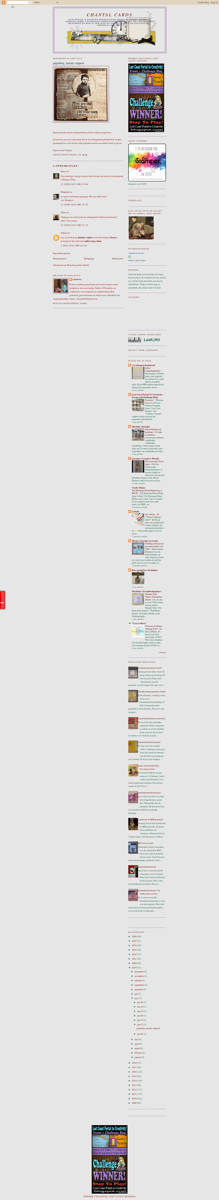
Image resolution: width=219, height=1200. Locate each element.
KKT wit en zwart (145, 843)
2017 (134, 1067)
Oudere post (117, 258)
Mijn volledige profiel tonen (70, 303)
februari (138, 1052)
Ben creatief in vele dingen (144, 570)
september (140, 984)
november (139, 976)
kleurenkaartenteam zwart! (149, 667)
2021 (134, 958)
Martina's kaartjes (141, 426)
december (139, 971)
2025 (134, 940)
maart (137, 1048)
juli (136, 993)
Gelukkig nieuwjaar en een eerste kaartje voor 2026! (154, 546)
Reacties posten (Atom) (78, 265)
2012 (134, 1089)
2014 (134, 1080)
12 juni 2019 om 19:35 (74, 204)
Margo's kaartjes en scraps (145, 540)
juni (137, 998)
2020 (134, 963)
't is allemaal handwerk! (143, 365)
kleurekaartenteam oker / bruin (151, 691)
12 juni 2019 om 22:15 (74, 225)
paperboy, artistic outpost (148, 1028)
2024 (134, 945)
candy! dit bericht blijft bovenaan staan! (148, 767)
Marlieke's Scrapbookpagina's (147, 591)
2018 (134, 1062)
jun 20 (140, 1015)
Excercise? (149, 400)
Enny (63, 171)
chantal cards (110, 14)
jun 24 (140, 1006)
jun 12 (140, 1024)
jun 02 (140, 1033)
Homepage (89, 258)
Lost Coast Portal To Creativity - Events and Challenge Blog (148, 396)
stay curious (150, 514)
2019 (134, 967)
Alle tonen (162, 652)
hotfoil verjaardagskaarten (153, 369)
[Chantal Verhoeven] (129, 256)
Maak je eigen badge (136, 260)
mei (137, 1039)
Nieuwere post (59, 258)
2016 (134, 1071)
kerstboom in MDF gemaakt (150, 819)
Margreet (65, 191)
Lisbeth (135, 511)
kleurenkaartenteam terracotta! (151, 718)
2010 (134, 1098)
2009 (134, 1102)
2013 (134, 1085)
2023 (134, 949)
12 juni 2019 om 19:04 (74, 184)
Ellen (63, 212)
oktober (138, 980)
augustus (139, 989)
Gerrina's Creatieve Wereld (145, 458)
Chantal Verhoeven (136, 253)
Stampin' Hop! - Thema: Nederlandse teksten (153, 597)
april (137, 1043)
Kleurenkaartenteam (146, 866)
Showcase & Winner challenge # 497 (153, 627)
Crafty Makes (138, 487)
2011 (134, 1094)
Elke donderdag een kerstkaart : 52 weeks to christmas (153, 432)
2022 (134, 954)
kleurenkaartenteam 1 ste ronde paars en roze (148, 892)
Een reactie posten (61, 253)
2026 (134, 936)
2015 (134, 1076)
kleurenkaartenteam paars (149, 792)
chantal (77, 279)
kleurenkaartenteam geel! (149, 742)
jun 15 (140, 1020)
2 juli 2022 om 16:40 (74, 245)
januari (138, 1057)
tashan (64, 232)
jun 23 (140, 1011)
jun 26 (140, 1002)
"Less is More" (139, 623)
